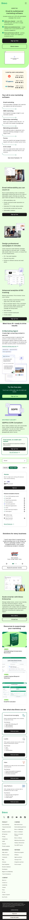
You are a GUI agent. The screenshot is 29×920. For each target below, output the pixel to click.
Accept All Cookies (14, 917)
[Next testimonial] (22, 564)
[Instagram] (12, 817)
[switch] (6, 468)
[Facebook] (21, 817)
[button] (24, 518)
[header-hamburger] (25, 3)
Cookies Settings (14, 909)
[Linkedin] (8, 817)
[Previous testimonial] (7, 564)
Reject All (14, 913)
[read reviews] (9, 76)
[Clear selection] (24, 460)
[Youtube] (16, 817)
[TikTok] (25, 817)
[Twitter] (4, 817)
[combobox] (14, 460)
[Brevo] (4, 3)
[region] (14, 910)
